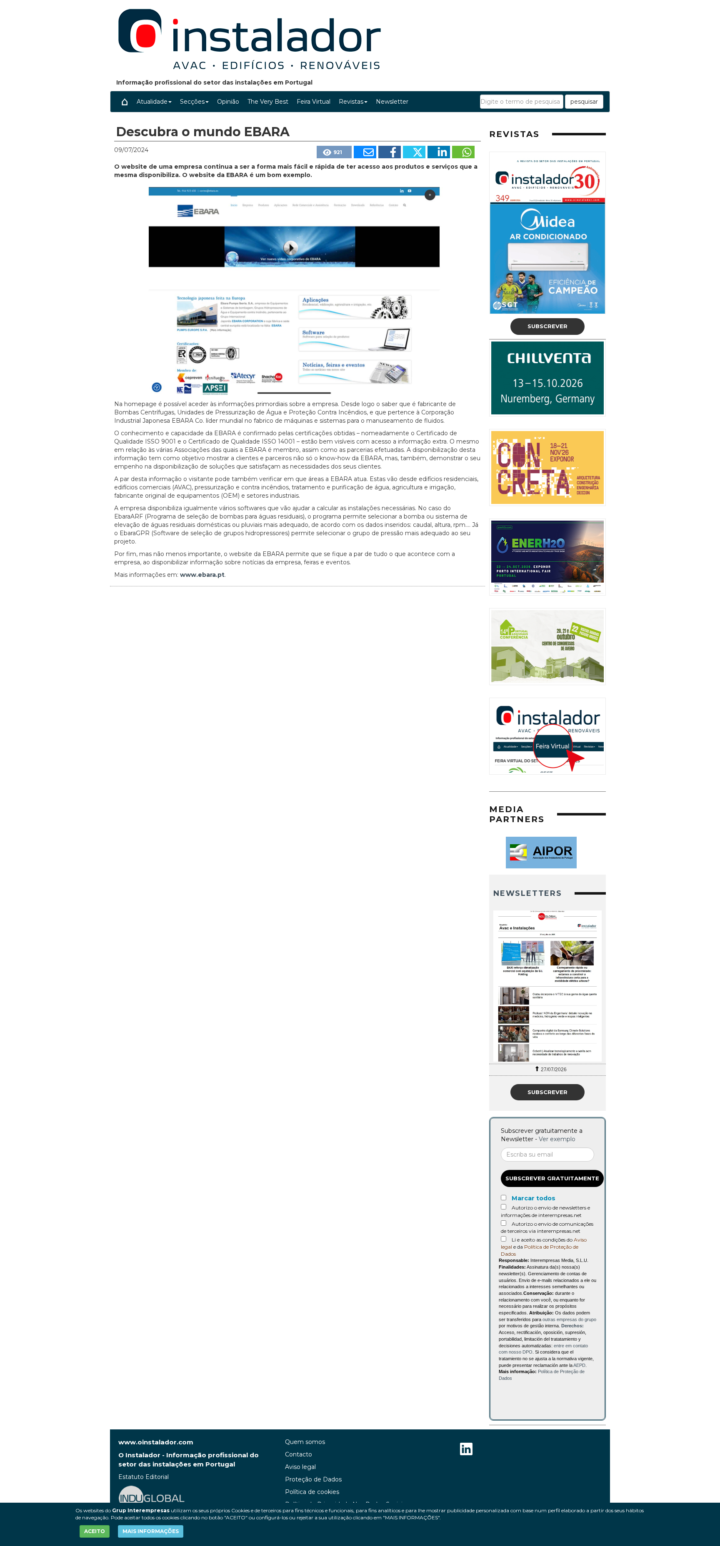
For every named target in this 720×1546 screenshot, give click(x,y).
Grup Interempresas (141, 1510)
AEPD (579, 1365)
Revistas (351, 101)
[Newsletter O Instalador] (547, 986)
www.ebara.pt (202, 575)
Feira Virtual (313, 101)
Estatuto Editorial (143, 1477)
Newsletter (392, 101)
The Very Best (268, 101)
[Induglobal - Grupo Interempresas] (151, 1497)
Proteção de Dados (313, 1479)
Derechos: (572, 1325)
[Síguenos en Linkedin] (466, 1450)
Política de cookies (312, 1492)
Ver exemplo (557, 1139)
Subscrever (548, 326)
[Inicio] (124, 101)
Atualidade (152, 101)
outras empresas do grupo (569, 1319)
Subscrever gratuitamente (552, 1178)
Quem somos (305, 1442)
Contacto (298, 1454)
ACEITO (94, 1531)
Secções (192, 101)
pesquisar (584, 101)
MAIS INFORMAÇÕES (150, 1531)
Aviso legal (300, 1467)
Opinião (228, 101)
